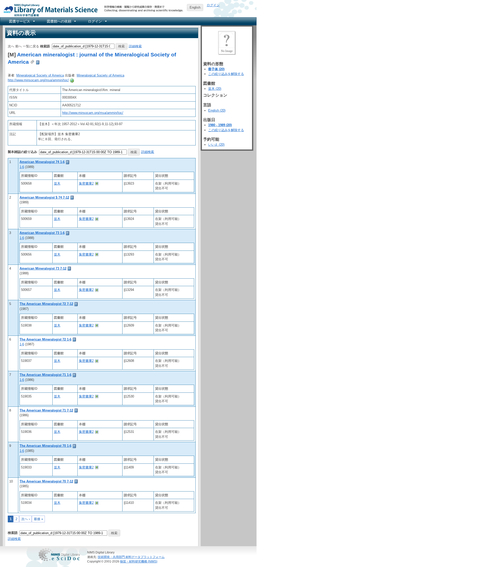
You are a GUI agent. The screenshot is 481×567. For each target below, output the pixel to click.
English (195, 7)
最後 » (38, 519)
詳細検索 (135, 46)
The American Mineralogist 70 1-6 (45, 446)
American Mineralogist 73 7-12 (43, 268)
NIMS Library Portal (49, 10)
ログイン (213, 5)
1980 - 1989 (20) (220, 125)
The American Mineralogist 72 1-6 (45, 339)
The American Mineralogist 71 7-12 (46, 410)
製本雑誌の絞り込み (22, 152)
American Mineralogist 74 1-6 (42, 162)
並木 (57, 183)
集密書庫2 (86, 183)
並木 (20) (214, 89)
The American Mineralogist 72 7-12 (46, 304)
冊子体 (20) (216, 69)
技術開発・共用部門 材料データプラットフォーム (131, 556)
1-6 (22, 167)
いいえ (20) (216, 144)
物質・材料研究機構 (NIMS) (138, 561)
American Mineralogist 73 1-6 (42, 233)
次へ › (25, 519)
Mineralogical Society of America (40, 75)
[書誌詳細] (68, 162)
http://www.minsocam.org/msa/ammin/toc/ (38, 80)
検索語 (45, 46)
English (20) (216, 110)
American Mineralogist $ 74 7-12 (44, 197)
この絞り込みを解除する (226, 74)
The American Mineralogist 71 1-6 (45, 375)
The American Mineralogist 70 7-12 (46, 481)
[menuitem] (21, 21)
